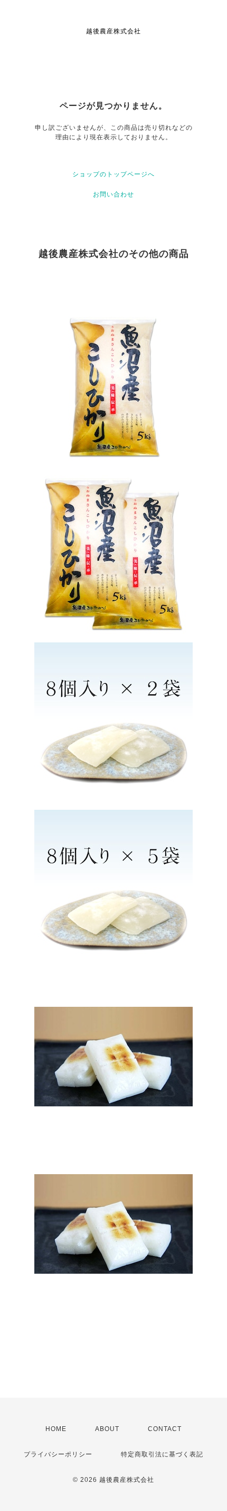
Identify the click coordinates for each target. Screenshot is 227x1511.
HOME (56, 1429)
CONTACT (165, 1429)
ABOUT (107, 1429)
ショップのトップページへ (113, 174)
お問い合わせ (113, 194)
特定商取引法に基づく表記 (162, 1454)
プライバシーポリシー (58, 1454)
